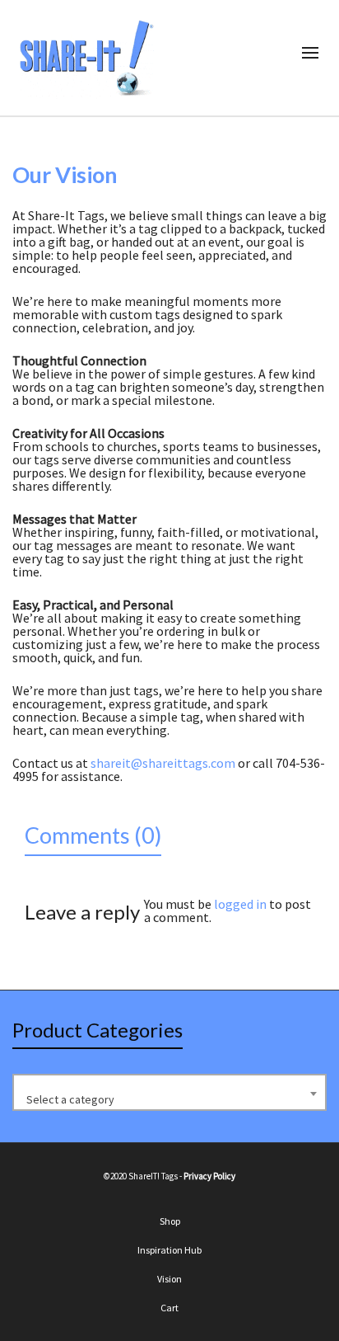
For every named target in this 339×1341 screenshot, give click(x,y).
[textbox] (169, 1099)
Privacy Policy (209, 1176)
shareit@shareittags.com (163, 763)
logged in (240, 904)
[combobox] (169, 1092)
